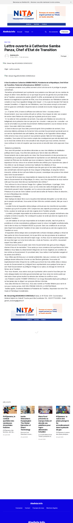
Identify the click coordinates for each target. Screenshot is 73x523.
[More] (32, 31)
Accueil (19, 32)
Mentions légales (52, 508)
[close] (70, 2)
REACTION (7, 42)
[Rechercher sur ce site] (45, 31)
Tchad (27, 32)
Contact (27, 508)
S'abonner (65, 32)
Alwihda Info (9, 31)
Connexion (19, 508)
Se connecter (53, 32)
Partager (64, 56)
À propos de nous (38, 508)
